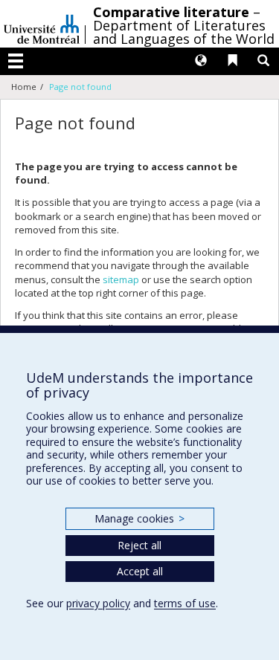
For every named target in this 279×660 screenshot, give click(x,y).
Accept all (140, 571)
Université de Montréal (42, 24)
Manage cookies (139, 518)
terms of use (185, 603)
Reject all (139, 545)
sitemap (121, 279)
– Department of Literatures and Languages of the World (184, 25)
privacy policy (98, 603)
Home (23, 86)
